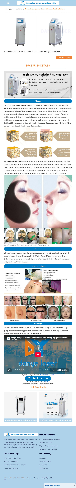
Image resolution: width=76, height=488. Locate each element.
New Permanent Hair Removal (15, 465)
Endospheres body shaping (49, 439)
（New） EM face (45, 443)
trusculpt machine (10, 461)
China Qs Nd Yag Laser (12, 458)
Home (10, 9)
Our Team (43, 465)
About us (42, 458)
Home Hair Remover (11, 468)
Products (18, 9)
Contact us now (38, 378)
